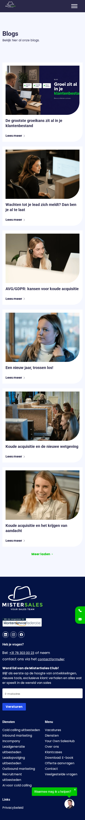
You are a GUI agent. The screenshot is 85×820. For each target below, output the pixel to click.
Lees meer (14, 135)
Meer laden (40, 554)
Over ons (52, 746)
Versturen (14, 706)
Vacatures (53, 730)
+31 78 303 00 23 (21, 653)
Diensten (52, 735)
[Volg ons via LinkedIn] (5, 634)
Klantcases (53, 752)
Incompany (11, 741)
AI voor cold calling (17, 785)
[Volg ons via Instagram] (13, 634)
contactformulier (51, 659)
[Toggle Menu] (74, 6)
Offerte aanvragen (59, 763)
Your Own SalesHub (60, 741)
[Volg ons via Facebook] (21, 634)
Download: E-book (59, 757)
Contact (51, 768)
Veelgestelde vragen (61, 774)
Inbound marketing (17, 735)
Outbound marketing (18, 768)
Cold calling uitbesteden (21, 730)
